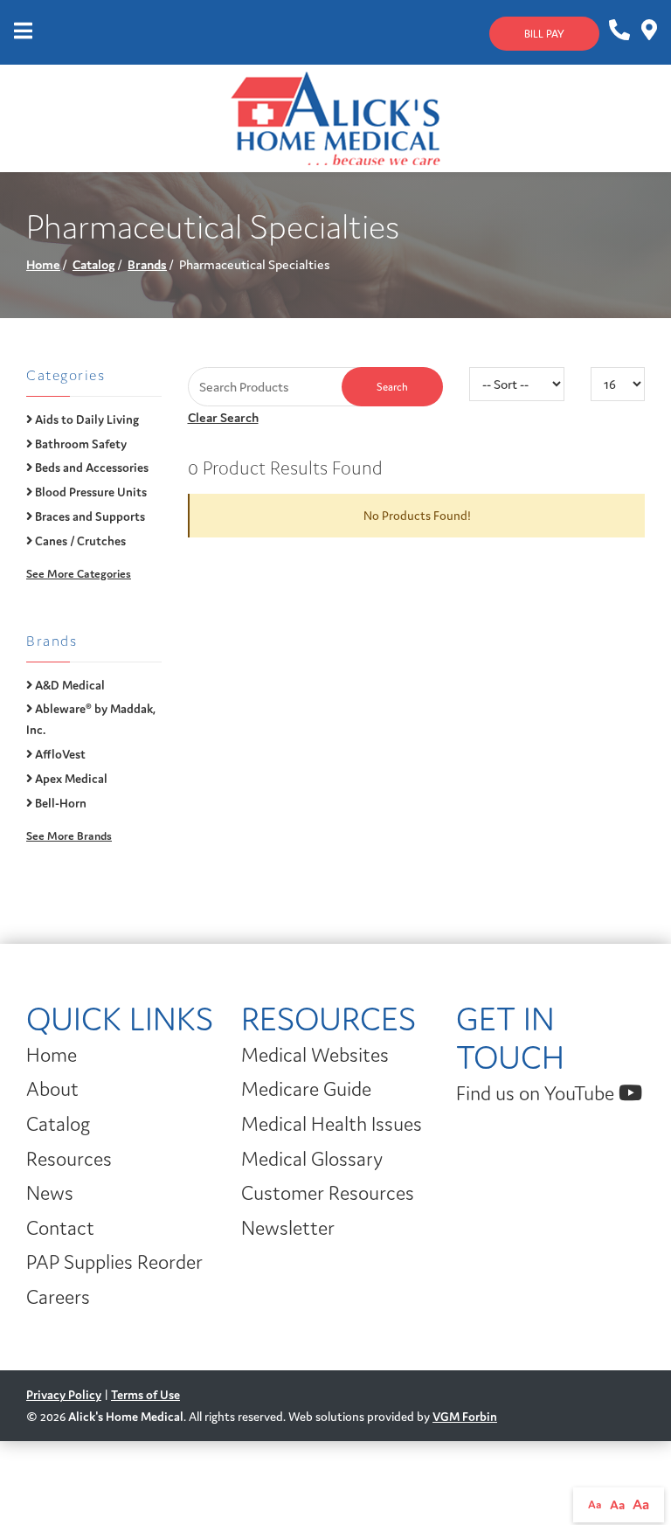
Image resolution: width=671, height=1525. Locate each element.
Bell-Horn (59, 803)
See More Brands (69, 835)
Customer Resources (327, 1193)
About (52, 1089)
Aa (595, 1504)
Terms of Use (145, 1395)
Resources (69, 1159)
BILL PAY (544, 33)
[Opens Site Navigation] (23, 32)
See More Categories (78, 573)
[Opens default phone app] (618, 30)
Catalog (94, 264)
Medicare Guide (306, 1089)
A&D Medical (68, 685)
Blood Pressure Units (89, 492)
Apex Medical (69, 779)
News (49, 1193)
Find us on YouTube (537, 1093)
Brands (147, 264)
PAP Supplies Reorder (114, 1262)
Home (43, 264)
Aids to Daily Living (85, 419)
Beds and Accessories (90, 467)
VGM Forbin (464, 1416)
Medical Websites (315, 1055)
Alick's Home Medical (125, 1416)
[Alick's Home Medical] (335, 116)
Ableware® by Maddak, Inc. (91, 719)
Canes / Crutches (79, 541)
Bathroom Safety (79, 444)
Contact (60, 1228)
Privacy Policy (63, 1395)
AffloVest (59, 754)
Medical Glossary (312, 1159)
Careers (58, 1297)
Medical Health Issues (331, 1124)
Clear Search (223, 417)
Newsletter (288, 1228)
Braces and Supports (88, 516)
